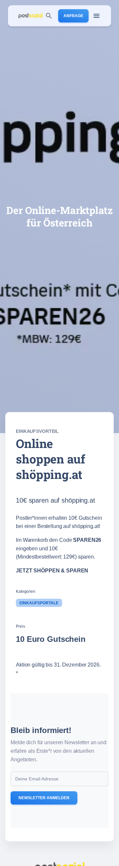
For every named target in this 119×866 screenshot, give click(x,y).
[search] (49, 15)
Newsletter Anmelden (44, 798)
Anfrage (73, 15)
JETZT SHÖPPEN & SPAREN (52, 570)
